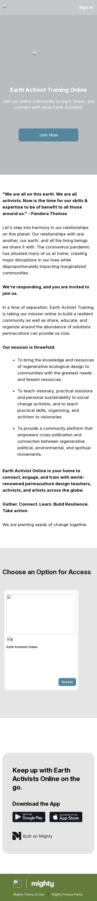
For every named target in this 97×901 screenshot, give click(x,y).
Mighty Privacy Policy (67, 894)
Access (67, 682)
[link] (41, 640)
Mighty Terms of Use (28, 894)
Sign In (86, 7)
